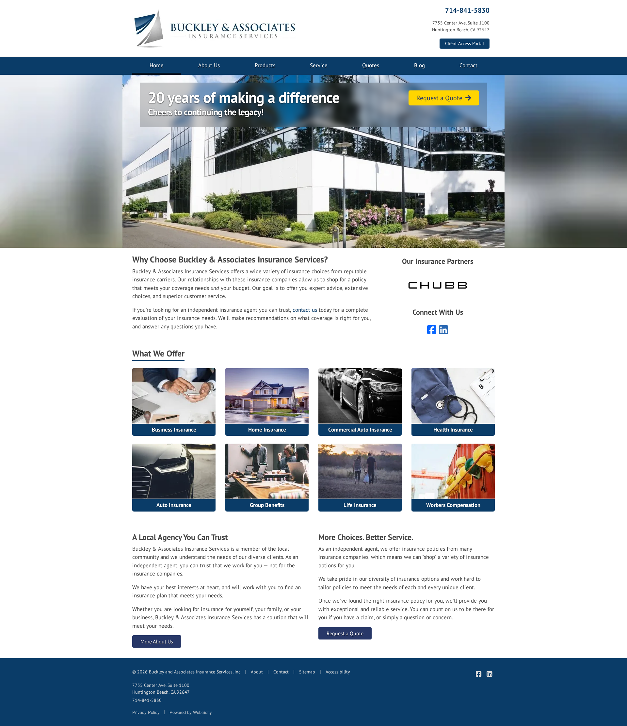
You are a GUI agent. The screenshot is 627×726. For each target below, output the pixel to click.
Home (165, 65)
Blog (419, 65)
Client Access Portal (464, 43)
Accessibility (338, 672)
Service (319, 65)
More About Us (156, 641)
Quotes (370, 65)
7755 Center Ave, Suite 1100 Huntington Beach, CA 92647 (161, 688)
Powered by (190, 712)
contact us (305, 309)
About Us (209, 65)
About (257, 672)
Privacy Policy (146, 712)
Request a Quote (440, 98)
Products (265, 65)
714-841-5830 (467, 10)
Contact (468, 65)
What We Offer (158, 353)
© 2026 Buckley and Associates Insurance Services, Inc (186, 672)
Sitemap (307, 672)
